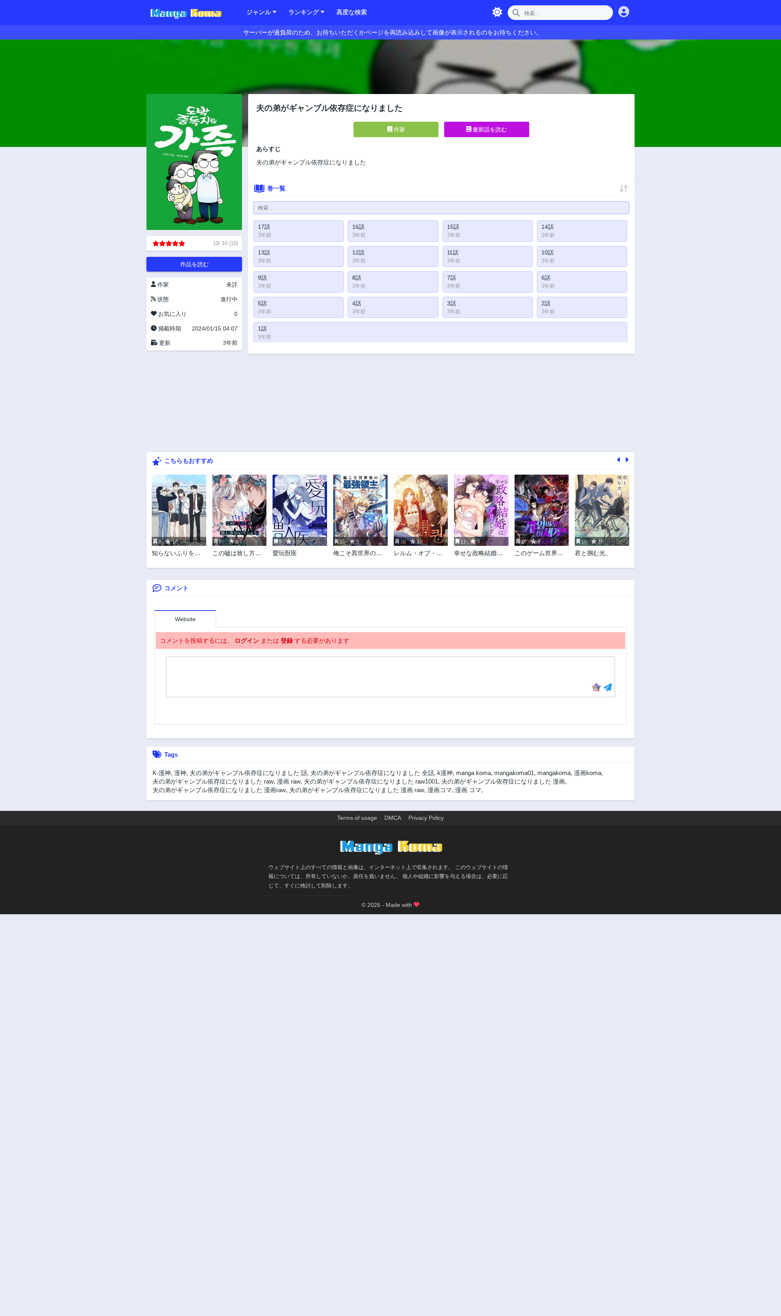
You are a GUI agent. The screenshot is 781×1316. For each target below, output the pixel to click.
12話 (358, 252)
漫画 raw (289, 781)
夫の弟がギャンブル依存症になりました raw (213, 781)
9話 (262, 277)
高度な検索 (351, 12)
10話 (547, 252)
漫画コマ (440, 789)
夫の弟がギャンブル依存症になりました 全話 (372, 772)
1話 (262, 328)
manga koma (473, 772)
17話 (264, 226)
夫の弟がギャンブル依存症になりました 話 (248, 772)
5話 (262, 303)
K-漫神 (162, 772)
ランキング (304, 12)
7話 (451, 277)
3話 (451, 303)
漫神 (180, 772)
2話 (545, 303)
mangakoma (554, 772)
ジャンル (260, 12)
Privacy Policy (426, 818)
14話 (547, 226)
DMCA (392, 818)
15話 (453, 226)
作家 (398, 129)
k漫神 (445, 772)
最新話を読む (489, 129)
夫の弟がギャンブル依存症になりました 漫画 (503, 781)
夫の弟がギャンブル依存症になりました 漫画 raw (356, 789)
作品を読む (194, 264)
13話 (264, 252)
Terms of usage (357, 818)
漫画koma (587, 772)
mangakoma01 (514, 772)
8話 (356, 277)
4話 (356, 303)
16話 (358, 226)
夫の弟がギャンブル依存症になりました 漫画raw (219, 789)
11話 (452, 252)
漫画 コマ (468, 789)
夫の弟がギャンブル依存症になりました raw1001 (371, 781)
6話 (545, 277)
